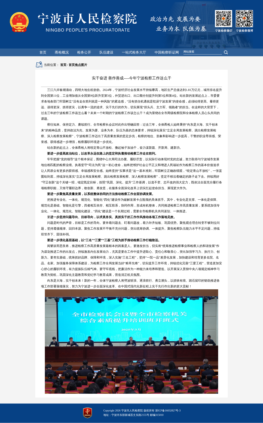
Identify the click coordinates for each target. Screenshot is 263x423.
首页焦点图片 (78, 64)
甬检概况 (62, 52)
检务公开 (84, 52)
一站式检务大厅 (134, 52)
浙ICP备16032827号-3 (168, 410)
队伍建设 (106, 52)
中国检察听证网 (167, 52)
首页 (42, 52)
